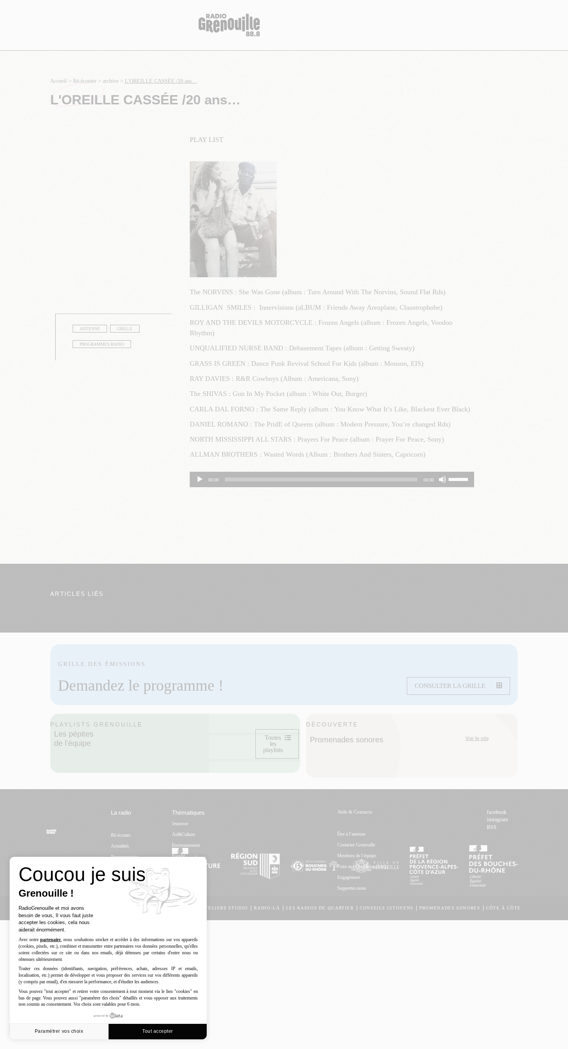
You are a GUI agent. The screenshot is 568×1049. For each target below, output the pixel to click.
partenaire (50, 939)
